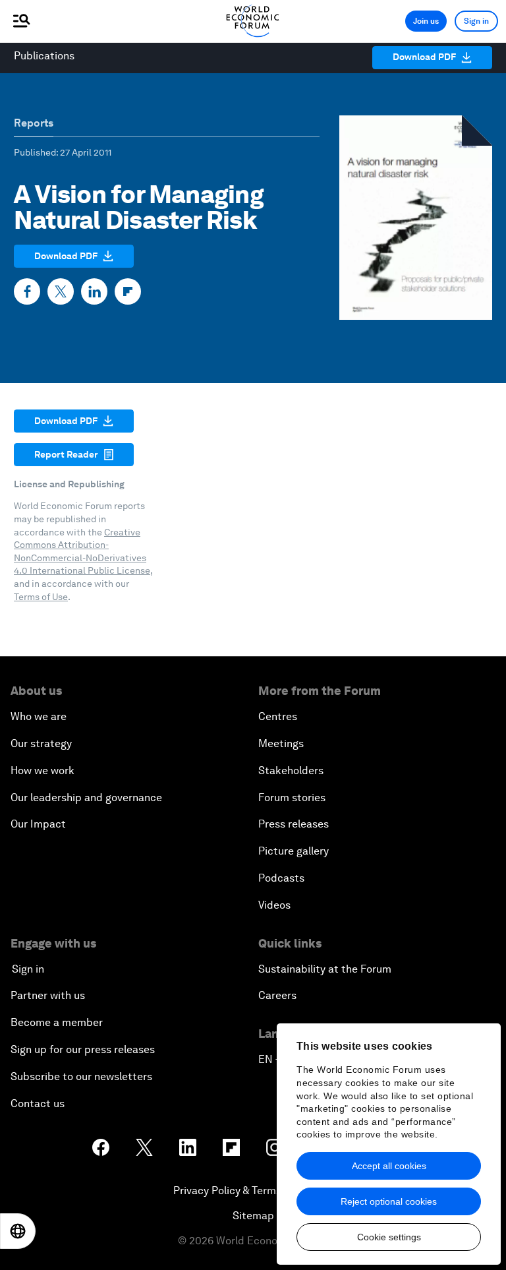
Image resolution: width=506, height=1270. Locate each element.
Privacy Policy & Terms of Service (253, 1190)
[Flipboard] (128, 291)
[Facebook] (27, 291)
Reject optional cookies (389, 1201)
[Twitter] (60, 291)
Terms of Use (41, 596)
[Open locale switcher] (18, 1231)
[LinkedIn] (94, 291)
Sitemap (253, 1215)
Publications (44, 55)
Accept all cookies (389, 1166)
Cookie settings (389, 1237)
